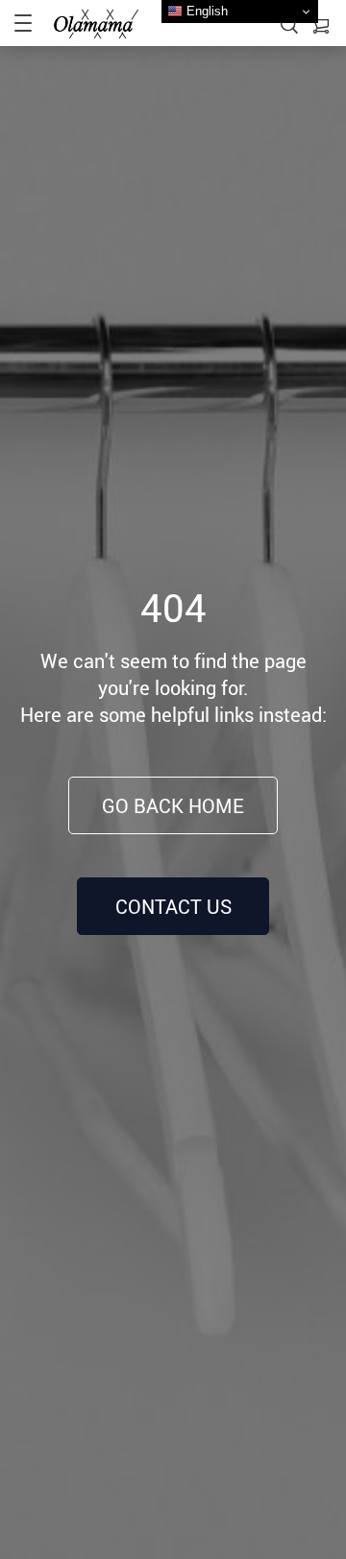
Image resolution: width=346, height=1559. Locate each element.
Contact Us (173, 907)
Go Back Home (173, 806)
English (205, 11)
